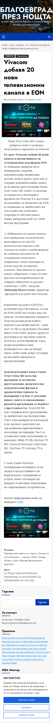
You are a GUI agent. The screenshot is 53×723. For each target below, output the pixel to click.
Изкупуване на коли (13, 637)
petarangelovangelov (15, 99)
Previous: (26, 557)
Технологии (22, 56)
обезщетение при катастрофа (29, 648)
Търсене (8, 592)
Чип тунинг (9, 655)
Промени (26, 707)
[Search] (49, 36)
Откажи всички (26, 715)
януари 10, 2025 (34, 99)
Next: (22, 575)
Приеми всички (26, 700)
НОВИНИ (9, 56)
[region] (26, 697)
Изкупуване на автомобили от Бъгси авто (26, 652)
